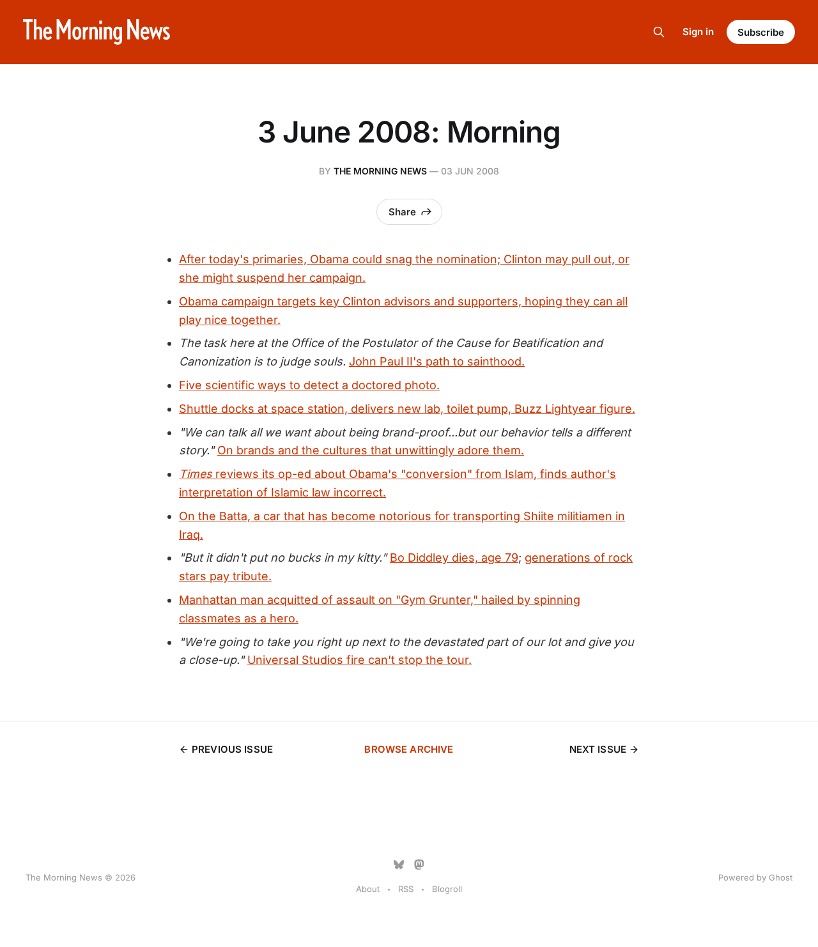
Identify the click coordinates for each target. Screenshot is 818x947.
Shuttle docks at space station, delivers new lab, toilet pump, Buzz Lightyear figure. (407, 408)
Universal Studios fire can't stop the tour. (359, 659)
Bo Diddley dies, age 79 (454, 557)
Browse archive (408, 749)
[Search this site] (658, 32)
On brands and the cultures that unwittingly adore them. (370, 450)
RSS (405, 889)
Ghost (780, 877)
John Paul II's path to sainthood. (437, 361)
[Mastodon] (419, 864)
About (368, 889)
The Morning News (380, 171)
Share (402, 212)
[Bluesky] (399, 864)
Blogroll (447, 889)
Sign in (698, 32)
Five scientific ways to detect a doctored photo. (309, 385)
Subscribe (760, 32)
